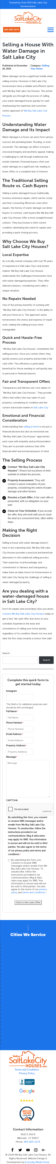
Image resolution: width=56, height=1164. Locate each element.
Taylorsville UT (10, 984)
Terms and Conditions (27, 1069)
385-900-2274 (11, 29)
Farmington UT (10, 1043)
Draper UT (8, 988)
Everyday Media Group (37, 1162)
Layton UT (8, 1040)
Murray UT (8, 1006)
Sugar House (9, 969)
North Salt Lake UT (12, 1029)
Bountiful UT (9, 1021)
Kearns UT (8, 947)
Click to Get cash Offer (28, 902)
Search (6, 653)
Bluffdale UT (9, 944)
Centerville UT (10, 973)
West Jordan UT (11, 999)
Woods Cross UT (11, 1036)
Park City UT (9, 1032)
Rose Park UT (10, 966)
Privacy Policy (27, 1073)
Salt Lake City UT (12, 980)
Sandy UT (8, 995)
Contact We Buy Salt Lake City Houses (23, 613)
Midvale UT (8, 977)
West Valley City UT (13, 1014)
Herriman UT (9, 1003)
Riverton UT (9, 951)
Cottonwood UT (11, 958)
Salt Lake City (40, 407)
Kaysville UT (9, 1025)
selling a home (31, 426)
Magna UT (8, 962)
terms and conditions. (34, 892)
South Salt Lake (11, 955)
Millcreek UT (9, 992)
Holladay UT (9, 1017)
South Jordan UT (11, 1010)
